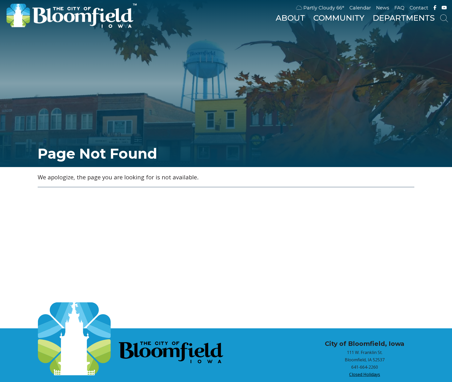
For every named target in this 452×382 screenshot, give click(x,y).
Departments (404, 18)
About (290, 18)
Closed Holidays (364, 374)
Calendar (360, 8)
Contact (419, 8)
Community (338, 18)
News (382, 8)
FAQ (399, 8)
